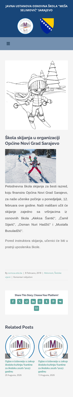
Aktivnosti (48, 272)
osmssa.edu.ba (15, 272)
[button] (7, 356)
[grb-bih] (47, 19)
